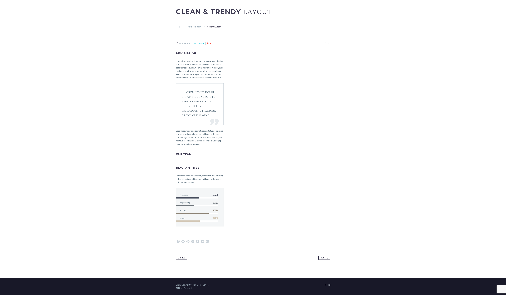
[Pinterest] (192, 241)
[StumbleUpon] (207, 241)
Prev (182, 258)
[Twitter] (183, 241)
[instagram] (329, 285)
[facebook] (326, 285)
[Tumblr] (197, 241)
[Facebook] (178, 241)
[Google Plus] (187, 241)
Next (323, 258)
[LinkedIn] (202, 241)
